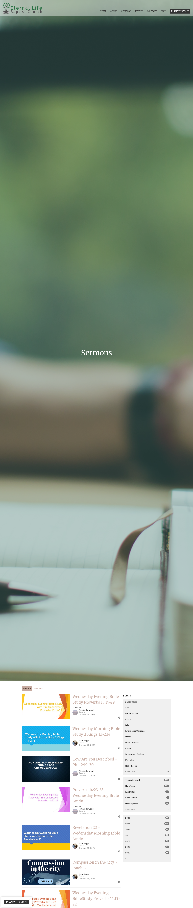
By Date (27, 689)
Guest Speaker (146, 803)
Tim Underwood (146, 780)
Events (139, 11)
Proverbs (129, 760)
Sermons (126, 11)
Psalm (128, 737)
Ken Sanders (146, 798)
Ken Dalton (146, 792)
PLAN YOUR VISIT (180, 11)
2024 (146, 829)
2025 (146, 824)
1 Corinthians (131, 702)
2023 (146, 835)
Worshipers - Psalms (134, 754)
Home (103, 11)
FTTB (128, 719)
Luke (127, 725)
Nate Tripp (146, 786)
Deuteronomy (131, 713)
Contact (152, 11)
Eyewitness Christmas (135, 731)
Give (163, 11)
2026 (146, 818)
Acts (127, 708)
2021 (146, 847)
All (126, 859)
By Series (38, 689)
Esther (128, 748)
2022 (146, 841)
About (113, 11)
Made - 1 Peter (132, 743)
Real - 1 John (131, 766)
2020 (146, 853)
